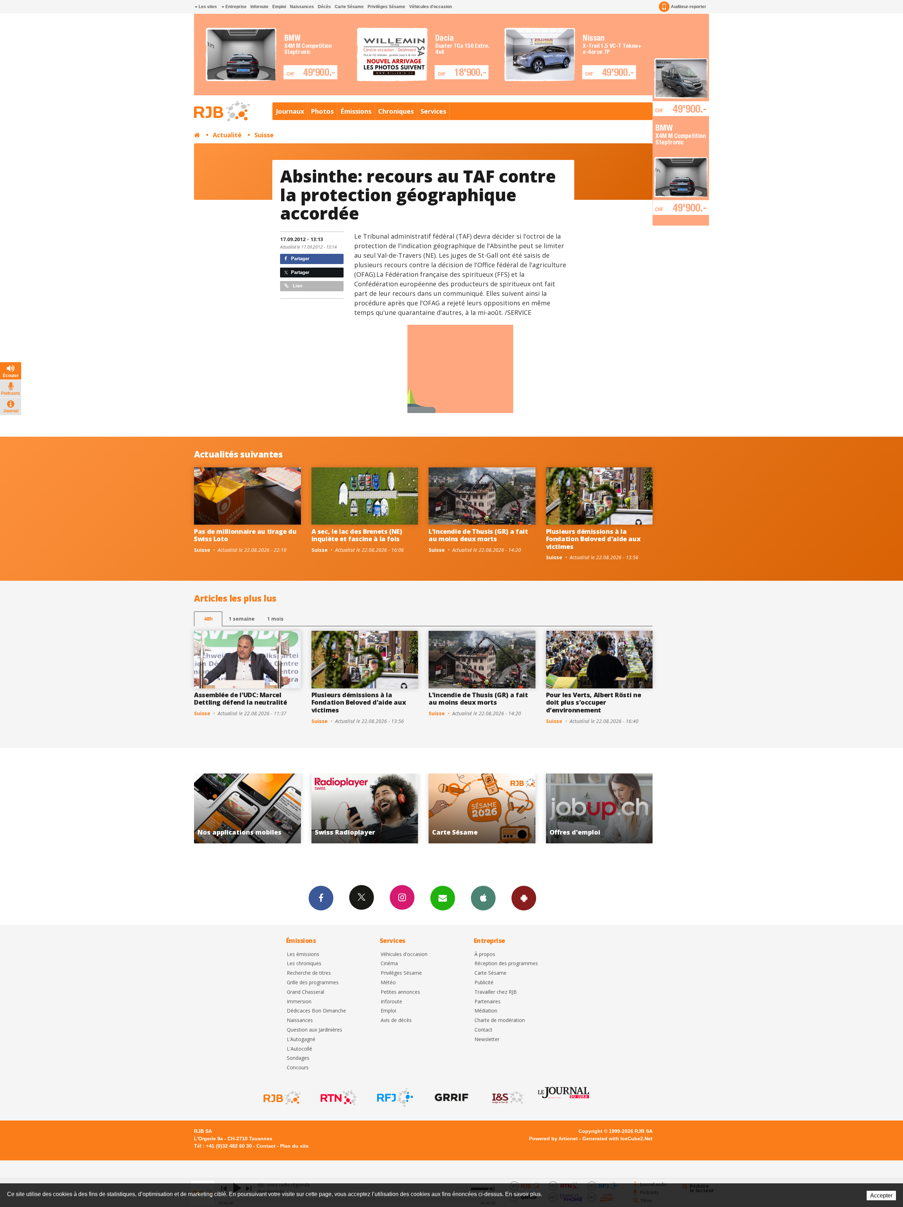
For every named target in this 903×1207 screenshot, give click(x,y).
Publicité (483, 983)
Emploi (279, 6)
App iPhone (483, 898)
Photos (322, 111)
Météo (388, 983)
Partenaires (487, 1002)
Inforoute (259, 6)
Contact (483, 1030)
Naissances (302, 6)
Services (433, 111)
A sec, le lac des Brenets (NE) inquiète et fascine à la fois (356, 535)
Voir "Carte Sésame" (249, 808)
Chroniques (396, 111)
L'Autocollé (299, 1049)
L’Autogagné (301, 1039)
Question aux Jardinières (314, 1030)
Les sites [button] (207, 6)
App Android (523, 898)
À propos (484, 954)
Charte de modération (499, 1020)
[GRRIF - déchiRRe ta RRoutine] (451, 1097)
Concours (298, 1068)
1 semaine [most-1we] (242, 618)
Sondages (298, 1058)
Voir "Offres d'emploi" (366, 808)
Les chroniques (304, 964)
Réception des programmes (506, 964)
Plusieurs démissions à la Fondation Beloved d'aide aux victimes (593, 539)
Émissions (355, 111)
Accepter (881, 1196)
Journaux (290, 111)
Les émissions (303, 954)
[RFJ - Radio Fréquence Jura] (394, 1097)
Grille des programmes (313, 983)
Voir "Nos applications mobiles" (483, 808)
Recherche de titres (309, 973)
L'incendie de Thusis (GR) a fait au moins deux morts (478, 535)
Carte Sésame (349, 6)
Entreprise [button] (235, 6)
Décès (324, 6)
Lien (296, 285)
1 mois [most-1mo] (275, 618)
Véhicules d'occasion (430, 6)
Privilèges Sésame (386, 6)
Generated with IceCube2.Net (617, 1138)
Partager (299, 258)
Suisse (264, 135)
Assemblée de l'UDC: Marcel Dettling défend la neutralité (240, 699)
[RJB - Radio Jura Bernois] (281, 1097)
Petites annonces (400, 992)
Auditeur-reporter (688, 6)
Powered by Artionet (553, 1138)
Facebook (321, 898)
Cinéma (389, 964)
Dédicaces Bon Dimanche (316, 1011)
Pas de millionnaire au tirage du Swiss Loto (245, 535)
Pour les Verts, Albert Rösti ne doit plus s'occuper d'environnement (593, 702)
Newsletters (442, 898)
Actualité (227, 135)
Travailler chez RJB (495, 992)
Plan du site (294, 1146)
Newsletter (486, 1039)
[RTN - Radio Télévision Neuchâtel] (338, 1097)
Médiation (485, 1011)
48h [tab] (208, 618)
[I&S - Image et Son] (507, 1097)
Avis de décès (396, 1020)
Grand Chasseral (305, 992)
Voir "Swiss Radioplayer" (600, 808)
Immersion (299, 1002)
